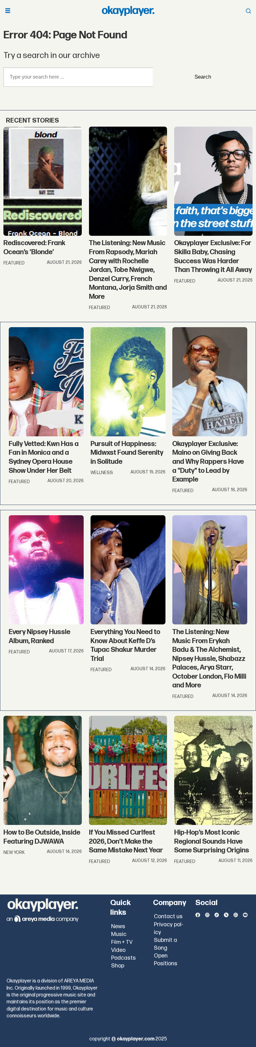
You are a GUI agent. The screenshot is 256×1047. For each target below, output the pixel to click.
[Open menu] (7, 11)
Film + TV (122, 942)
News (118, 926)
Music (118, 934)
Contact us (168, 916)
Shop (117, 965)
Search (202, 77)
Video (118, 950)
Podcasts (123, 958)
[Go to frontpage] (128, 10)
